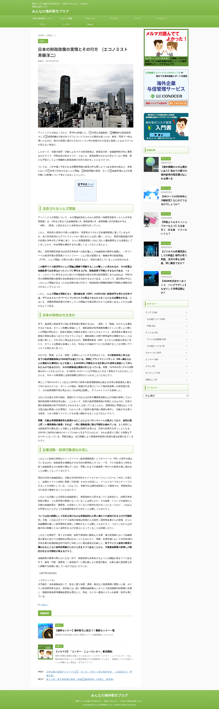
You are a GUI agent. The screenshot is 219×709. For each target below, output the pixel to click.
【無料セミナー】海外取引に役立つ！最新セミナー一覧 (85, 630)
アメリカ (114, 18)
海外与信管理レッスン (42, 18)
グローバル (90, 18)
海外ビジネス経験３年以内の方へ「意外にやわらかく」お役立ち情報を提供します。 (109, 701)
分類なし (45, 605)
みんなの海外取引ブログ (50, 11)
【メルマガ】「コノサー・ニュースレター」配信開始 (83, 651)
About (90, 24)
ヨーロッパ (161, 18)
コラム (42, 24)
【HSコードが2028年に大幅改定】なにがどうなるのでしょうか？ (174, 200)
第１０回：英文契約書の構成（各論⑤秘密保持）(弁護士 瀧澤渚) (79, 679)
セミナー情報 (66, 18)
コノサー (66, 24)
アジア (138, 18)
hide (90, 184)
